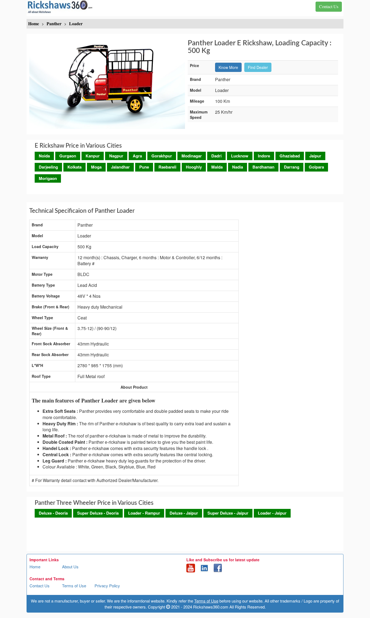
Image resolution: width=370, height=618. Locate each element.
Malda (217, 167)
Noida (44, 156)
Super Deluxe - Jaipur (227, 513)
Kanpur (93, 156)
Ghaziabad (290, 156)
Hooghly (194, 167)
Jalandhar (120, 167)
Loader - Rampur (144, 513)
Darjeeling (48, 167)
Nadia (237, 167)
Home (35, 566)
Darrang (291, 167)
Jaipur (315, 156)
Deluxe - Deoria (53, 513)
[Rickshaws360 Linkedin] (204, 567)
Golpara (316, 167)
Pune (144, 167)
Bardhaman (263, 167)
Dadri (216, 156)
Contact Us (40, 585)
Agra (137, 156)
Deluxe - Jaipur (184, 513)
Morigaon (48, 178)
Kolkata (74, 167)
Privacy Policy (107, 585)
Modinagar (191, 156)
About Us (70, 566)
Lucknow (239, 156)
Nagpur (116, 156)
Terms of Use (74, 585)
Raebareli (167, 167)
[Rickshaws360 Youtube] (190, 567)
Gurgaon (67, 156)
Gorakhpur (161, 156)
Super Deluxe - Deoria (98, 513)
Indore (264, 156)
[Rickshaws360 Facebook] (217, 567)
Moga (96, 167)
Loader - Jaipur (272, 513)
